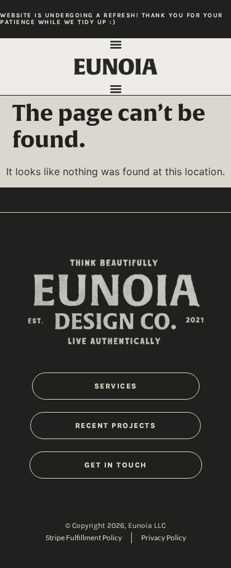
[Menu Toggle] (116, 44)
